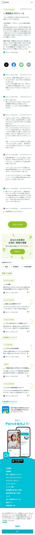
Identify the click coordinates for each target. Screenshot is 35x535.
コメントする (18, 225)
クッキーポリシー (11, 484)
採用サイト (9, 502)
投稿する (18, 252)
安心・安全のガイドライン (14, 474)
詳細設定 (17, 526)
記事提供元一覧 (10, 505)
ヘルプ (8, 496)
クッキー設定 (10, 487)
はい (17, 531)
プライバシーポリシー (12, 480)
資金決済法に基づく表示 (13, 493)
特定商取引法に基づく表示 (14, 490)
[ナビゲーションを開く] (31, 2)
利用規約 (8, 471)
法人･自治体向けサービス (13, 499)
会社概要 (8, 468)
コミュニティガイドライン (14, 477)
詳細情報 (4, 522)
